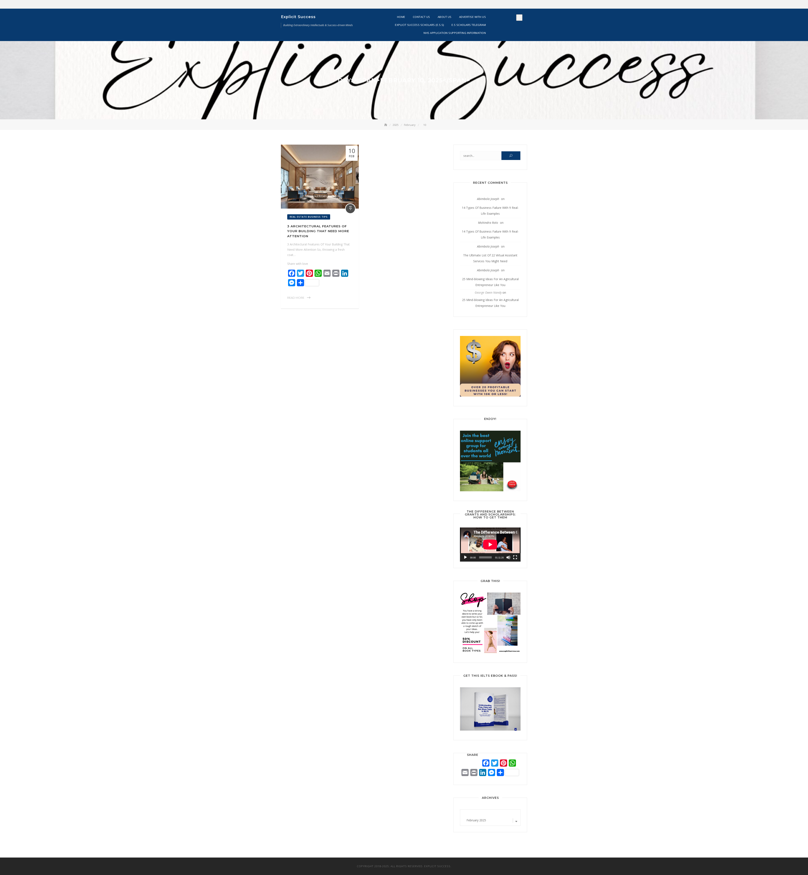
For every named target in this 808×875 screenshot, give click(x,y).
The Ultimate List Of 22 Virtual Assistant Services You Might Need (490, 258)
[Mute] (508, 557)
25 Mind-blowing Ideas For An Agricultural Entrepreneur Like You (490, 282)
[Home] (386, 125)
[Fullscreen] (515, 557)
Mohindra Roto (488, 223)
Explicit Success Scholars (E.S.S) (419, 25)
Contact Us (421, 17)
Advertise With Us (472, 17)
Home (401, 17)
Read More (295, 297)
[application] (490, 544)
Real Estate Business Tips (309, 216)
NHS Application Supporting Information (455, 33)
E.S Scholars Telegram (469, 25)
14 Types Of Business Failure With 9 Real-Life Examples (490, 211)
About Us (445, 17)
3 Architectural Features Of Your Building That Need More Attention (318, 231)
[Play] (465, 557)
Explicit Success (298, 17)
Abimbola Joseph (488, 199)
